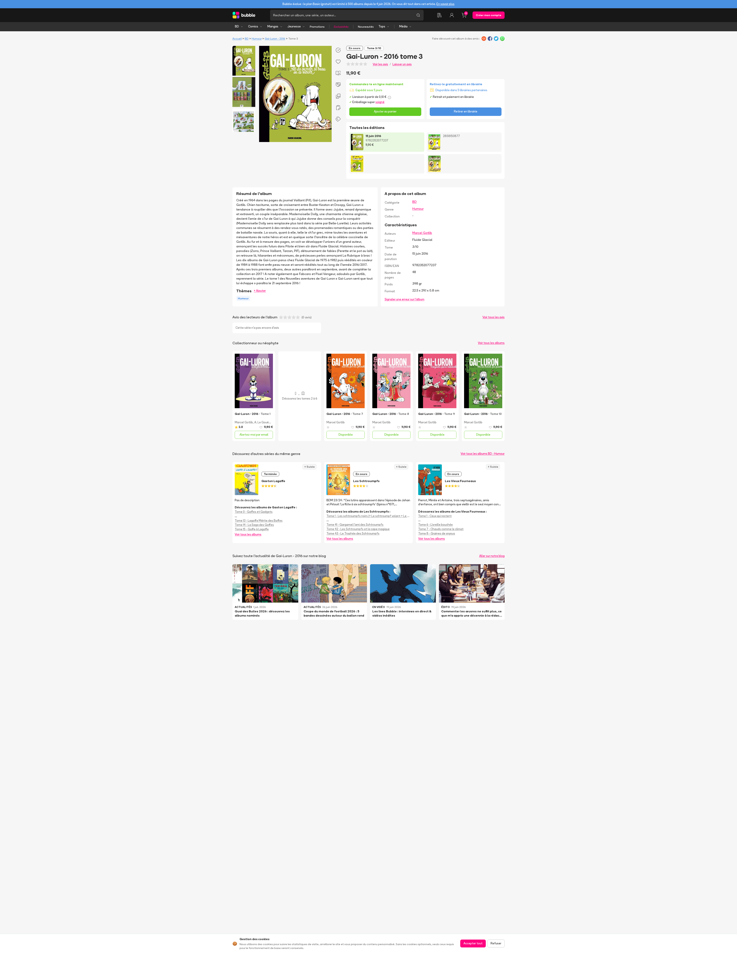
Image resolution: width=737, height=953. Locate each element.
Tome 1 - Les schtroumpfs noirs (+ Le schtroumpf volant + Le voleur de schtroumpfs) (368, 516)
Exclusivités (341, 26)
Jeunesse (294, 26)
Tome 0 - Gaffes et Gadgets (254, 512)
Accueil (237, 38)
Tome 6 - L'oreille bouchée (435, 524)
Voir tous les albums (491, 343)
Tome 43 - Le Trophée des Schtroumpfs (352, 533)
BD (237, 26)
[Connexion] (452, 15)
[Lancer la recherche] (418, 15)
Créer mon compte (488, 15)
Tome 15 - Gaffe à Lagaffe (252, 529)
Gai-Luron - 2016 (275, 38)
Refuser (496, 943)
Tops (381, 26)
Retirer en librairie (465, 111)
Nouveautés (366, 26)
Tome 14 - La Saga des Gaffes (254, 525)
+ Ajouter (260, 290)
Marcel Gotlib (422, 233)
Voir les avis (380, 64)
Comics (253, 26)
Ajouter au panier (385, 111)
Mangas (272, 26)
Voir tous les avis (494, 317)
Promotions (317, 26)
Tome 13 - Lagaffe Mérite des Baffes (259, 520)
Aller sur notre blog (492, 556)
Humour (257, 38)
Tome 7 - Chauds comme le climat (441, 529)
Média (403, 26)
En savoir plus (445, 4)
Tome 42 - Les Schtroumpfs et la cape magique (358, 529)
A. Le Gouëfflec (264, 422)
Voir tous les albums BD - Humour (483, 453)
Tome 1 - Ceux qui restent (435, 516)
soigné (379, 102)
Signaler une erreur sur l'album (404, 299)
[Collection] (439, 15)
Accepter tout (473, 943)
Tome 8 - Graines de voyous (436, 533)
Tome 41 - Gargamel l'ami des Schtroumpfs (354, 524)
